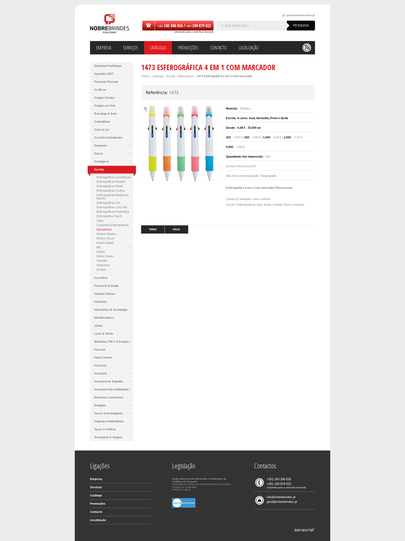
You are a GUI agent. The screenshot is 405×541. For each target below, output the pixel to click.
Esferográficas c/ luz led (112, 207)
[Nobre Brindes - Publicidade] (109, 24)
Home (145, 76)
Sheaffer (102, 260)
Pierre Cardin (105, 256)
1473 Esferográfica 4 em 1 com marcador (224, 76)
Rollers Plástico (106, 234)
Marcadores (104, 229)
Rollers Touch (105, 238)
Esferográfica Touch (109, 216)
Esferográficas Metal (110, 186)
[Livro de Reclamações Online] (183, 506)
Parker (101, 251)
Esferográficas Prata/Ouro (113, 211)
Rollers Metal (105, 243)
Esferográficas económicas (114, 177)
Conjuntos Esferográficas (113, 225)
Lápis (100, 220)
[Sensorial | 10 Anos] (304, 530)
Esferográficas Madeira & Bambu (113, 196)
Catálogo (158, 76)
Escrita (171, 76)
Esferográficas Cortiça (111, 190)
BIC (99, 247)
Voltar (153, 229)
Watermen (103, 265)
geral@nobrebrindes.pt (300, 15)
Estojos (101, 269)
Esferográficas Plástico (111, 181)
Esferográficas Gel (108, 202)
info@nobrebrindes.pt (281, 497)
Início (176, 229)
